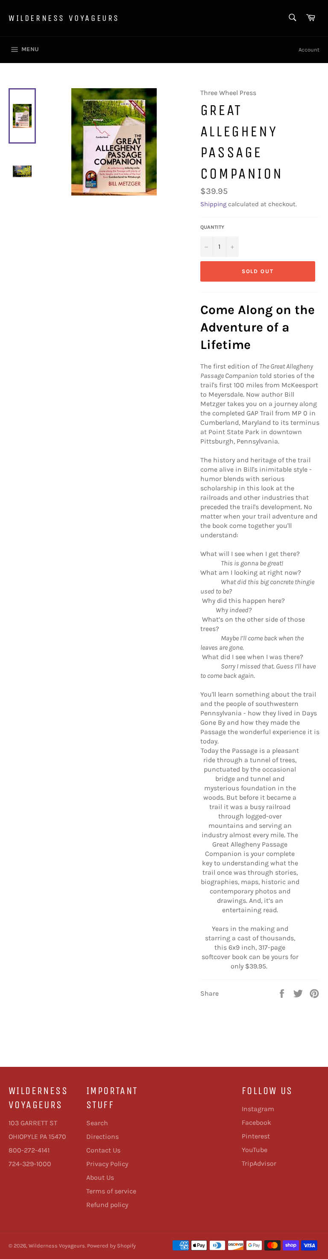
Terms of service (111, 1191)
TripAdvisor (259, 1163)
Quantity (212, 227)
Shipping (213, 204)
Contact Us (103, 1150)
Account (309, 49)
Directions (102, 1136)
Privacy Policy (107, 1164)
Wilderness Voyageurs (64, 18)
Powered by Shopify (111, 1245)
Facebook (256, 1122)
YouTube (254, 1150)
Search (97, 1123)
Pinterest (256, 1136)
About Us (100, 1177)
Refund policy (107, 1205)
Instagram (258, 1109)
